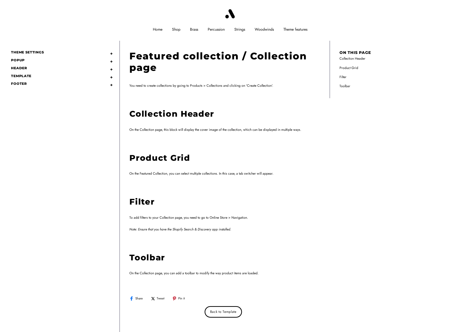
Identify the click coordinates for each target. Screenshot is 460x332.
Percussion (216, 29)
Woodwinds (264, 29)
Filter (342, 76)
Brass (194, 29)
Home (157, 29)
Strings (239, 29)
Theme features (295, 29)
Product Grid (348, 67)
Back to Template (223, 311)
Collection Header (352, 58)
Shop (176, 29)
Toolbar (344, 86)
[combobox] (144, 14)
